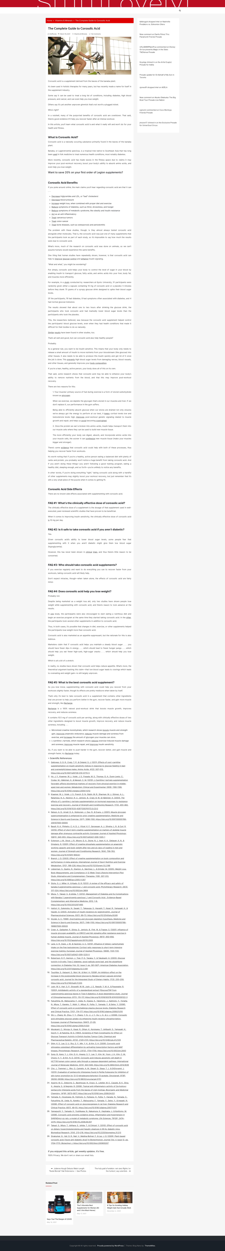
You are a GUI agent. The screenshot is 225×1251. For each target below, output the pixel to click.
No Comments (96, 34)
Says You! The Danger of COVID (59, 1219)
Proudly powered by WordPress (110, 1246)
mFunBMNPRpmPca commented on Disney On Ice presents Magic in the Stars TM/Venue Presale (157, 49)
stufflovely (53, 34)
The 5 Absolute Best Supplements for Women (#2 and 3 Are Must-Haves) (88, 1207)
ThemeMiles (150, 1246)
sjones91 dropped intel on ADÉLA (153, 87)
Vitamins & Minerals (80, 34)
